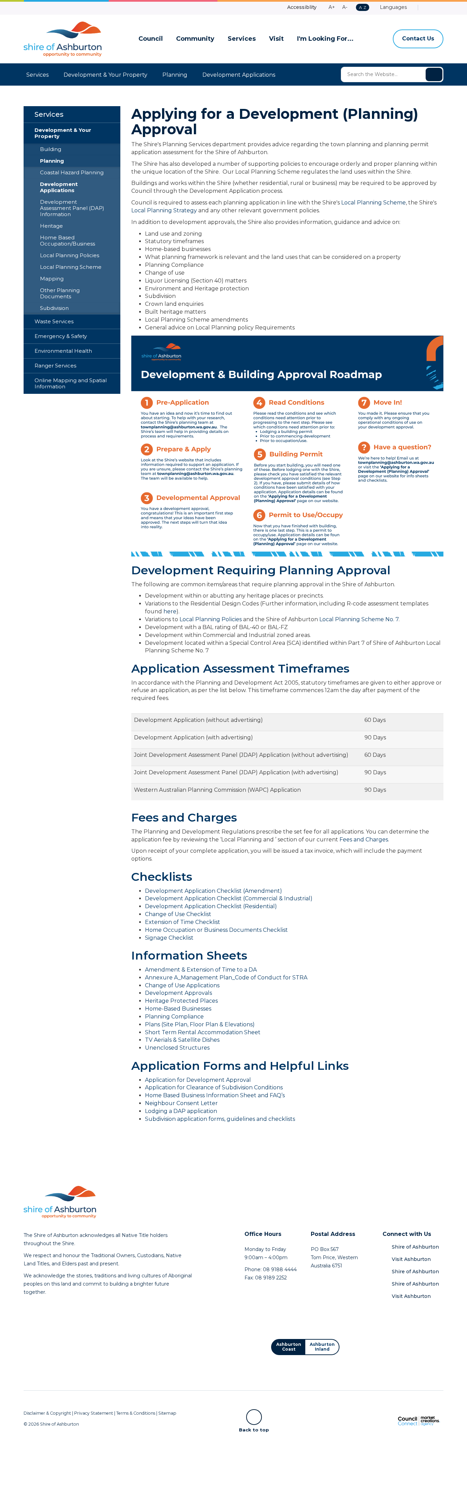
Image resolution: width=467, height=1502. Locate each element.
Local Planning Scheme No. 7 (359, 619)
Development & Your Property (105, 75)
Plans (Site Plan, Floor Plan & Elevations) (200, 1024)
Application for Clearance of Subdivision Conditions (214, 1087)
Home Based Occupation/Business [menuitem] (67, 241)
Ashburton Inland (322, 1347)
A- (344, 7)
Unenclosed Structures (177, 1047)
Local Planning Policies (210, 619)
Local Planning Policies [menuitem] (69, 255)
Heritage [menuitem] (51, 226)
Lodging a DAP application (181, 1111)
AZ (362, 7)
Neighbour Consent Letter (181, 1103)
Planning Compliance (174, 1016)
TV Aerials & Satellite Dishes (182, 1040)
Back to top (254, 1429)
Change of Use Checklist (178, 914)
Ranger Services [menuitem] (55, 366)
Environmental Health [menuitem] (63, 351)
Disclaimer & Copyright (47, 1413)
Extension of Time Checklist (182, 922)
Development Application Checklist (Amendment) (213, 891)
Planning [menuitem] (52, 161)
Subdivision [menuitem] (54, 308)
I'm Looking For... (325, 39)
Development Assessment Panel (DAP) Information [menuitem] (72, 208)
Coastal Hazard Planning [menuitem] (72, 173)
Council (150, 39)
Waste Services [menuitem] (54, 321)
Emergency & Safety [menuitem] (61, 336)
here (169, 611)
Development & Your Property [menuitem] (63, 133)
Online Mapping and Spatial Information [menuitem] (71, 383)
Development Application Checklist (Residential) (211, 906)
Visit (276, 39)
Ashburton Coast (288, 1347)
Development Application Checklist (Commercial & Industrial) (228, 898)
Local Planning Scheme (373, 202)
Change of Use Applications (182, 985)
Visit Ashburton (411, 1259)
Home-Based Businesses (178, 1008)
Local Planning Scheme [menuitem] (71, 267)
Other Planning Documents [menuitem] (60, 293)
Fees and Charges (363, 839)
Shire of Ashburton (415, 1247)
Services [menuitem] (49, 114)
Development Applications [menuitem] (59, 187)
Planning (174, 75)
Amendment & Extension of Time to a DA (201, 969)
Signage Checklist (169, 938)
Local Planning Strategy (164, 210)
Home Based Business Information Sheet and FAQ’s (215, 1095)
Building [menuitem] (50, 149)
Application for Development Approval (198, 1080)
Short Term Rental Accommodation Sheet (203, 1032)
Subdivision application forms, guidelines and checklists (220, 1119)
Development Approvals (178, 993)
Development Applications (238, 75)
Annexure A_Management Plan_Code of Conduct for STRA (226, 977)
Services (242, 39)
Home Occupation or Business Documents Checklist (216, 930)
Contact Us (418, 38)
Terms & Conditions (135, 1413)
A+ (332, 7)
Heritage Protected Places (181, 1001)
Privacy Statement (93, 1413)
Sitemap (167, 1413)
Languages (392, 7)
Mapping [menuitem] (52, 279)
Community (195, 39)
